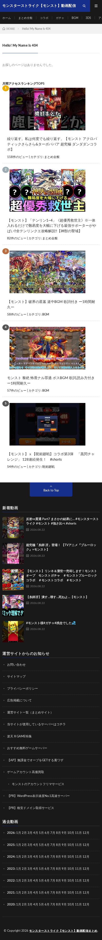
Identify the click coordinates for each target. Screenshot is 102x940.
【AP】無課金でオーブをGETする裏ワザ (35, 760)
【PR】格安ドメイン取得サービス (30, 808)
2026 (11, 833)
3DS (88, 18)
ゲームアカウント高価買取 (25, 772)
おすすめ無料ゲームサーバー (27, 748)
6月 (47, 833)
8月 (58, 833)
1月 (18, 833)
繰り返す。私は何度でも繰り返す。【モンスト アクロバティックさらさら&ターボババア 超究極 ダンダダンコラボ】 (52, 144)
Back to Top (51, 490)
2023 (11, 868)
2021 (11, 892)
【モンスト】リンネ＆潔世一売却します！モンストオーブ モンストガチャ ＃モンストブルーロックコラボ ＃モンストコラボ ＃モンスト (61, 576)
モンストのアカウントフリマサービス (38, 784)
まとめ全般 (25, 18)
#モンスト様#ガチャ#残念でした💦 (51, 623)
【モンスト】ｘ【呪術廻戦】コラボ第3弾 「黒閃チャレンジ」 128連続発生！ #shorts (51, 456)
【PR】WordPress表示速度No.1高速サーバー (38, 796)
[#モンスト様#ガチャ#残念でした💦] (13, 631)
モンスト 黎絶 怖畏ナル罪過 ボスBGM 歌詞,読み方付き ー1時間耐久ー (51, 380)
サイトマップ (16, 676)
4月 (35, 833)
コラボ (44, 18)
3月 (30, 833)
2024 (11, 856)
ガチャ (60, 18)
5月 (41, 833)
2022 (11, 880)
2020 (11, 904)
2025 (11, 845)
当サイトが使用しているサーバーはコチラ (36, 724)
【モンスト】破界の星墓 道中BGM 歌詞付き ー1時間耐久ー (51, 304)
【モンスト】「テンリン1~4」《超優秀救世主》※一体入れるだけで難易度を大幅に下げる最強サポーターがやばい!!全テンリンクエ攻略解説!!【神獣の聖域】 (51, 226)
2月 (24, 833)
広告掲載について (19, 700)
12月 (86, 845)
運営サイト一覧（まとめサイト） (30, 712)
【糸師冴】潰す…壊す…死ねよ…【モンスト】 (57, 597)
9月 (64, 845)
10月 (70, 845)
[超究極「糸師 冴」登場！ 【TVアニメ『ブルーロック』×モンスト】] (13, 553)
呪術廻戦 (48, 466)
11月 (78, 845)
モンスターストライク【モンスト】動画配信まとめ (63, 930)
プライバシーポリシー (22, 688)
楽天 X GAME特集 (19, 736)
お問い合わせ (16, 664)
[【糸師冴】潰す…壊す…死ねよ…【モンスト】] (13, 605)
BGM (75, 18)
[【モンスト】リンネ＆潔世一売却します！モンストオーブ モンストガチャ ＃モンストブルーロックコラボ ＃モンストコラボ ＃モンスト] (13, 579)
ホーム (6, 18)
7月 (52, 833)
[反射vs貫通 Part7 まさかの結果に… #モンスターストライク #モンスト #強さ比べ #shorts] (13, 527)
